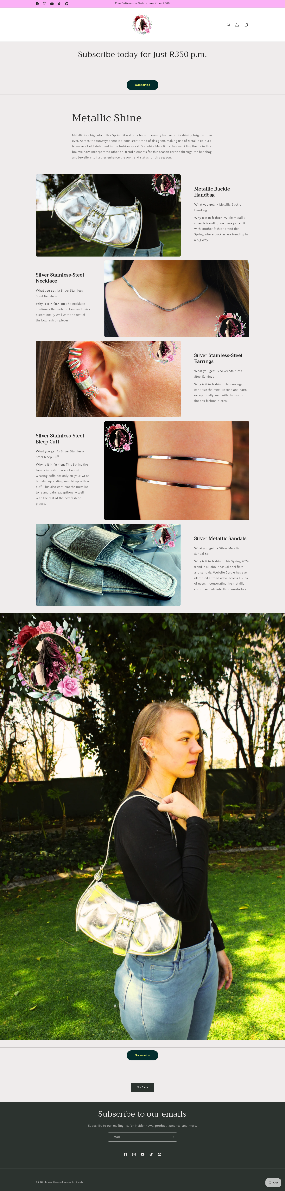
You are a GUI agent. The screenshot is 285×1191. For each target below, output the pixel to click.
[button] (228, 24)
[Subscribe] (173, 1137)
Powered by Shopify (72, 1182)
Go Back (142, 1087)
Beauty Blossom (53, 1182)
